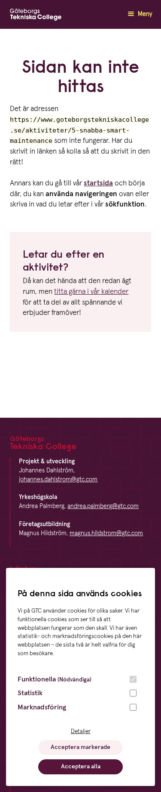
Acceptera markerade (80, 747)
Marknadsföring (42, 707)
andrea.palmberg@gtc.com (103, 506)
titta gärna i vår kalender (91, 292)
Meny (144, 14)
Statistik (30, 693)
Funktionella (54, 679)
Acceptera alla (80, 767)
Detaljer (81, 731)
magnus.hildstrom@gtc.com (106, 533)
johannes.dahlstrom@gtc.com (58, 480)
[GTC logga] (35, 17)
